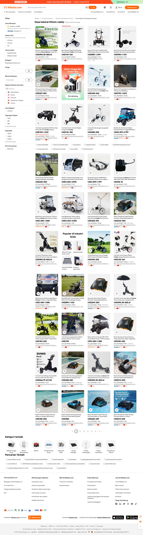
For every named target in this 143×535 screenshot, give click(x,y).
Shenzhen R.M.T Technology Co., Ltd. (125, 58)
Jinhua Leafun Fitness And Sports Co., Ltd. (73, 58)
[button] (86, 7)
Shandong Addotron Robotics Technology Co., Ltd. (46, 97)
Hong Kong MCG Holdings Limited (124, 136)
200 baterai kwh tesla (59, 149)
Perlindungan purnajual (39, 493)
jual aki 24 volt (62, 468)
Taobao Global (79, 526)
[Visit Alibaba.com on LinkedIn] (120, 504)
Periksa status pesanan (122, 489)
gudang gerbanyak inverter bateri (91, 459)
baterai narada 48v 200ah (61, 144)
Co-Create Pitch (9, 485)
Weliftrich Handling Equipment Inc (72, 186)
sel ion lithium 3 (12, 463)
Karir (5, 493)
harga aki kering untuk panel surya (43, 468)
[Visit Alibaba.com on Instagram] (128, 504)
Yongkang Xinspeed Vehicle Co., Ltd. (98, 97)
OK (29, 71)
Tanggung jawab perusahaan (12, 489)
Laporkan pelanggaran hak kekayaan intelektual (98, 497)
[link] (140, 516)
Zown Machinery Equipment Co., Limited (99, 186)
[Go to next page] (99, 431)
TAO (86, 526)
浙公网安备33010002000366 (103, 532)
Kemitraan (118, 496)
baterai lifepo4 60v (58, 459)
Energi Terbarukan (47, 18)
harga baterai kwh (43, 149)
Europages (100, 526)
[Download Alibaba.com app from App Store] (118, 517)
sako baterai (77, 144)
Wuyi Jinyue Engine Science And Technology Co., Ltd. (73, 136)
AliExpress (44, 526)
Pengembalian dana (93, 493)
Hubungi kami (91, 485)
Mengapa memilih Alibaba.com (13, 481)
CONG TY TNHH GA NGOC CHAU (45, 225)
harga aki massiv (95, 463)
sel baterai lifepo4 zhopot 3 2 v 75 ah (18, 468)
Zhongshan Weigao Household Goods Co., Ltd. (46, 186)
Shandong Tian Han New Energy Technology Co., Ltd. (125, 186)
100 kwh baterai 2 (88, 149)
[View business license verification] (89, 532)
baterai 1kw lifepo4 (43, 144)
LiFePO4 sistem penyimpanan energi (32, 463)
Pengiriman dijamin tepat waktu (41, 489)
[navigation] (18, 225)
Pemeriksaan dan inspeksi (39, 496)
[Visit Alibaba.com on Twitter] (124, 504)
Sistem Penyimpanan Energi (64, 18)
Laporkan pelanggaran (94, 502)
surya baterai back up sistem (114, 459)
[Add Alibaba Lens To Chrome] (34, 517)
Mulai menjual (119, 485)
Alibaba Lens (15, 517)
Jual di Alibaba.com (121, 481)
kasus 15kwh (74, 149)
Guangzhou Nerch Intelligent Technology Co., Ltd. (46, 138)
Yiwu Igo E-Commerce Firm (96, 136)
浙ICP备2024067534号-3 (121, 532)
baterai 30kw (104, 144)
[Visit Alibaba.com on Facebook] (116, 504)
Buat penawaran (64, 485)
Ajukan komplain (92, 489)
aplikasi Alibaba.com (103, 517)
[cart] (111, 7)
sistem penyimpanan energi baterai (75, 463)
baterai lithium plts (110, 463)
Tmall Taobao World (62, 526)
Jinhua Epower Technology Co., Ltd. (124, 97)
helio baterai (72, 459)
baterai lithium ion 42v (14, 459)
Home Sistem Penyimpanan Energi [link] (86, 18)
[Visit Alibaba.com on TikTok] (136, 504)
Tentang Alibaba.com (10, 477)
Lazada (71, 526)
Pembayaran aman (37, 481)
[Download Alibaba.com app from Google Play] (132, 517)
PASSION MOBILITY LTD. (95, 58)
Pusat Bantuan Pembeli (94, 481)
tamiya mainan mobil (54, 463)
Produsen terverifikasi (66, 481)
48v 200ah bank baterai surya (122, 144)
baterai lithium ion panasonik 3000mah (37, 459)
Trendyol (92, 526)
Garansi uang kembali (38, 485)
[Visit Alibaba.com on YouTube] (132, 504)
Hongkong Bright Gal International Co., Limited (73, 225)
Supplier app (73, 517)
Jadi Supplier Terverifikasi (123, 493)
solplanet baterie (90, 144)
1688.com (51, 526)
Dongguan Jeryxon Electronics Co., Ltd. (46, 58)
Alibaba (37, 18)
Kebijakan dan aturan (38, 500)
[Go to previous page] (72, 431)
